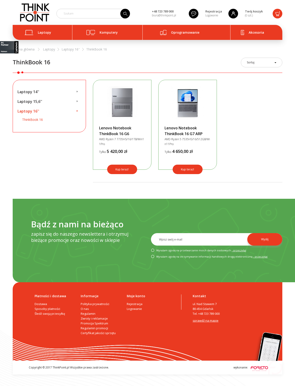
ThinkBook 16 (32, 119)
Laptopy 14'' (28, 91)
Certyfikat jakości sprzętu (98, 333)
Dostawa (41, 304)
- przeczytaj (239, 250)
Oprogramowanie (185, 32)
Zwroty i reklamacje (94, 318)
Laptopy (44, 32)
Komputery (109, 32)
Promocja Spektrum (94, 323)
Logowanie (211, 15)
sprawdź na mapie (205, 320)
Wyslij (264, 239)
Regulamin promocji (94, 328)
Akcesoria (256, 32)
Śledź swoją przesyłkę (50, 314)
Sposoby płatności (47, 309)
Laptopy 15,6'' (30, 101)
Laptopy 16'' (28, 111)
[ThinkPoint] (35, 12)
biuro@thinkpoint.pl (164, 15)
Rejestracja (213, 11)
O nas (85, 309)
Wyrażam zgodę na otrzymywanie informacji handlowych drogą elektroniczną (212, 256)
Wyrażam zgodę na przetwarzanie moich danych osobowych (201, 250)
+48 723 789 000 (163, 11)
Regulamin (88, 314)
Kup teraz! (122, 169)
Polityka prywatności (95, 304)
